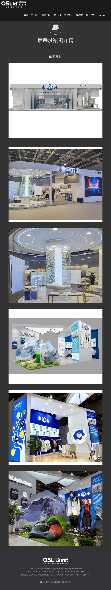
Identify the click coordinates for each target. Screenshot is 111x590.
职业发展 (90, 15)
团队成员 (79, 15)
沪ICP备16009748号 (73, 568)
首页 (26, 15)
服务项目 (57, 15)
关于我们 (35, 15)
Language (101, 15)
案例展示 (68, 15)
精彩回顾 (46, 15)
